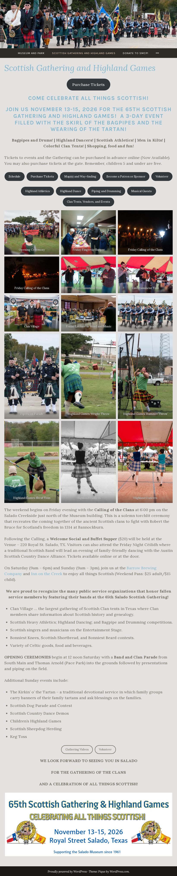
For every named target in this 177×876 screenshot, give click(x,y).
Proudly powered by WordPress (67, 871)
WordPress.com (119, 871)
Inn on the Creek (46, 573)
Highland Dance (70, 191)
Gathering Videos (77, 749)
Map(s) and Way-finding (80, 176)
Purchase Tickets (88, 84)
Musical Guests (141, 191)
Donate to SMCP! (135, 53)
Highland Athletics (37, 191)
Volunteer (162, 176)
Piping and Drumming (106, 191)
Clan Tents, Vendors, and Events (88, 202)
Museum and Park (31, 53)
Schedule (14, 176)
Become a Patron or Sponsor (125, 176)
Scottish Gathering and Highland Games (83, 53)
